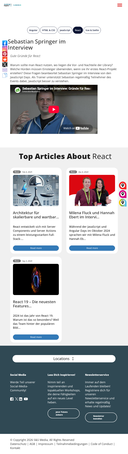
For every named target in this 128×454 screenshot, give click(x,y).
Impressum (45, 444)
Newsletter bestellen (98, 417)
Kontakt (15, 448)
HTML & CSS (48, 30)
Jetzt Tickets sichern (62, 413)
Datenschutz (18, 444)
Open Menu (119, 5)
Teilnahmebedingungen (72, 444)
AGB (32, 444)
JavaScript (65, 30)
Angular (33, 30)
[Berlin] (122, 186)
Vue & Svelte (92, 30)
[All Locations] (122, 203)
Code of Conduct (102, 444)
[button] (64, 358)
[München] (122, 195)
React (78, 30)
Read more (36, 248)
